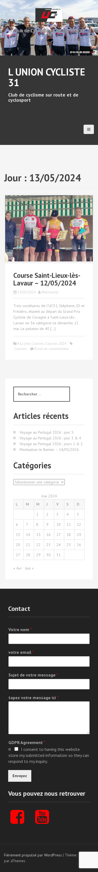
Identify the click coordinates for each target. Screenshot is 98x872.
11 (68, 524)
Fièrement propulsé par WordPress (33, 855)
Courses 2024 (55, 343)
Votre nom (20, 629)
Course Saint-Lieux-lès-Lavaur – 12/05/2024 (46, 279)
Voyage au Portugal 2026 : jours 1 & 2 (51, 443)
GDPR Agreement (26, 742)
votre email (21, 652)
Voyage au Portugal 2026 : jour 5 (47, 432)
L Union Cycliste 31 (46, 77)
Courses (37, 343)
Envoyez (20, 775)
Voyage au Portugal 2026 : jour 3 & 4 (50, 438)
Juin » (29, 568)
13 (18, 534)
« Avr (17, 568)
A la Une (23, 343)
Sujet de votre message (33, 675)
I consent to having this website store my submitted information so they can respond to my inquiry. (48, 755)
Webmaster (50, 292)
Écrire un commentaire (52, 348)
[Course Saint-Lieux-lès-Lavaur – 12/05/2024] (49, 228)
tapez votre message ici (33, 697)
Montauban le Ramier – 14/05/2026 (49, 449)
